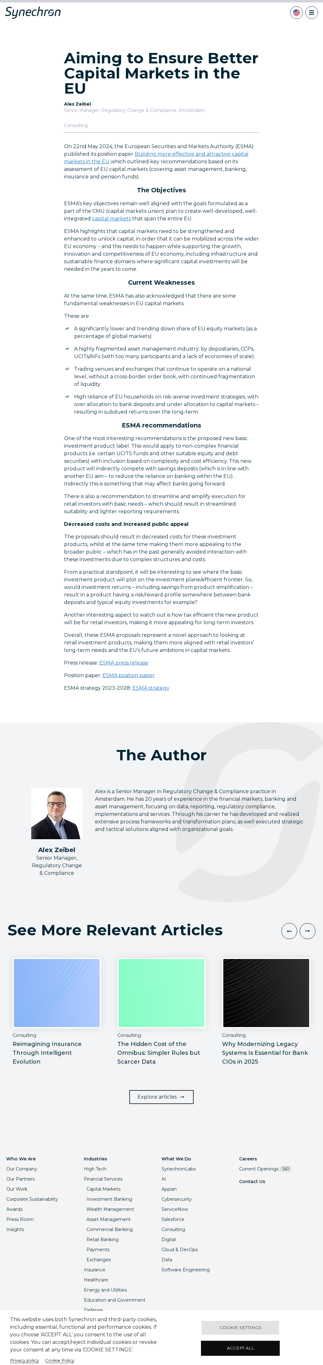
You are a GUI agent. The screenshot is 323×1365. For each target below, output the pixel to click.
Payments (97, 1249)
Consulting (173, 1229)
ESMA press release (123, 663)
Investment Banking (109, 1199)
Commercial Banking (109, 1229)
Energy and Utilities (105, 1290)
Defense (93, 1310)
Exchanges (98, 1260)
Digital (169, 1239)
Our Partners (20, 1179)
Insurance (94, 1270)
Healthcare (96, 1280)
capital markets (111, 219)
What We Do (176, 1159)
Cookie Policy (59, 1360)
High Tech (95, 1169)
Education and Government (114, 1300)
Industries (95, 1159)
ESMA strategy (150, 688)
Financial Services (103, 1179)
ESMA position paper (129, 675)
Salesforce (173, 1219)
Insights (15, 1229)
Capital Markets (103, 1189)
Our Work (16, 1189)
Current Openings (264, 1169)
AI (164, 1179)
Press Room (20, 1219)
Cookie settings (240, 1327)
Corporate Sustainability (32, 1199)
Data (167, 1260)
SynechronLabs (179, 1169)
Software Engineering (186, 1270)
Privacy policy (24, 1360)
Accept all (240, 1347)
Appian (169, 1189)
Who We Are (21, 1159)
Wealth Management (110, 1209)
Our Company (21, 1169)
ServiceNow (175, 1209)
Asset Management (108, 1219)
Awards (14, 1209)
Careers (248, 1159)
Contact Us (252, 1181)
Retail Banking (102, 1239)
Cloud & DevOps (180, 1249)
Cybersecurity (177, 1199)
